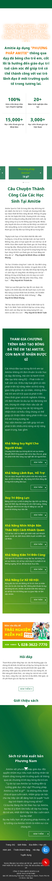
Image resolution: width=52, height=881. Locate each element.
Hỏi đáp (36, 850)
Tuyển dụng (26, 855)
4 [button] (29, 183)
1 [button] (23, 183)
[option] (26, 160)
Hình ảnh (7, 850)
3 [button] (27, 183)
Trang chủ (10, 845)
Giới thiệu (22, 845)
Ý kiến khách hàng (22, 850)
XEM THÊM (38, 463)
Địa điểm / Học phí (37, 845)
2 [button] (25, 183)
